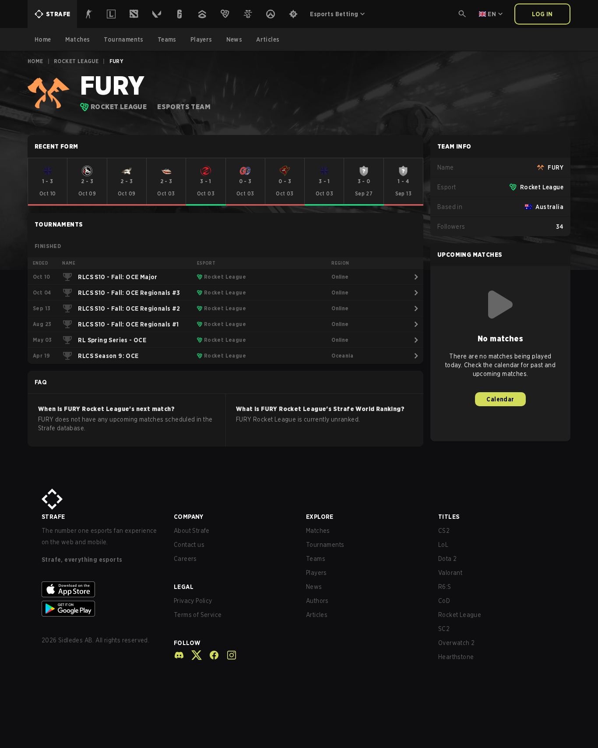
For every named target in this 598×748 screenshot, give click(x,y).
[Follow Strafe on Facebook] (210, 655)
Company (189, 516)
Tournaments (325, 544)
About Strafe (192, 530)
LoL (443, 544)
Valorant (450, 572)
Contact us (189, 544)
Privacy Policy (193, 600)
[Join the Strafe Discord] (179, 655)
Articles (316, 614)
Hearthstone (456, 656)
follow (187, 642)
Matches (318, 530)
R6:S (444, 586)
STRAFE (53, 516)
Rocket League (76, 61)
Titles (448, 516)
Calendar (500, 399)
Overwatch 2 (456, 642)
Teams (315, 558)
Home (35, 61)
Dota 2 (447, 558)
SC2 (444, 628)
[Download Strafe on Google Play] (101, 609)
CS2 (444, 530)
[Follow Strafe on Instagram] (228, 655)
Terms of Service (198, 614)
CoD (444, 600)
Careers (185, 558)
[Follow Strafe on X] (193, 655)
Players (316, 572)
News (314, 586)
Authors (317, 600)
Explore (320, 516)
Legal (183, 586)
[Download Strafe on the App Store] (101, 589)
